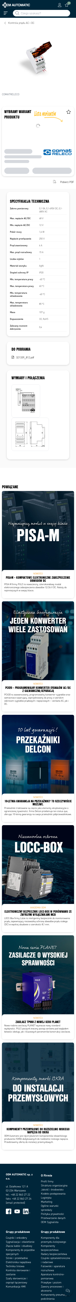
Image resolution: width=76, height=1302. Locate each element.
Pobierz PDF (67, 182)
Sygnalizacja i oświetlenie (20, 1242)
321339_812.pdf (25, 357)
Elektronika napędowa (18, 1262)
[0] (67, 5)
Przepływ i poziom (51, 1282)
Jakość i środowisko (52, 1189)
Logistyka (46, 1197)
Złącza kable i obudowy (19, 1246)
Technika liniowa (15, 1266)
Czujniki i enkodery (16, 1237)
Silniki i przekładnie (17, 1258)
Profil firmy (47, 1181)
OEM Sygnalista (49, 1222)
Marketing (46, 1201)
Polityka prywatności (52, 1214)
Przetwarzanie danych (53, 1218)
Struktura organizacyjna (54, 1185)
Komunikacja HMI (16, 1286)
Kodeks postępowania (53, 1193)
